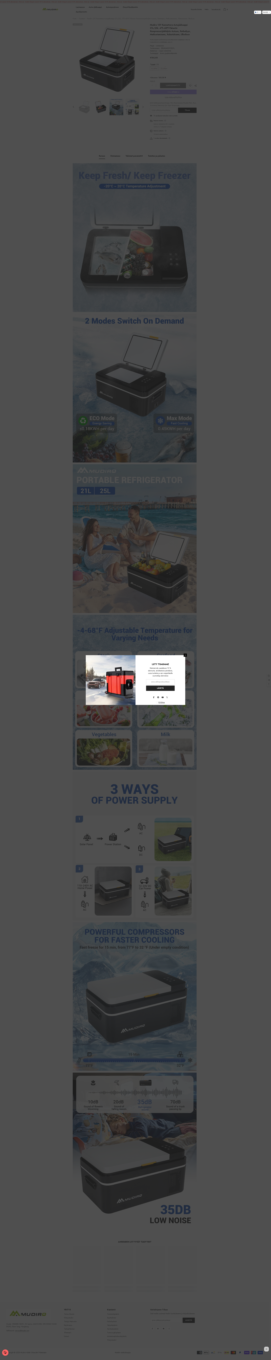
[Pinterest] (158, 697)
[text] (160, 702)
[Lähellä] (185, 655)
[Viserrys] (167, 697)
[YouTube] (162, 697)
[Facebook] (153, 697)
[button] (257, 12)
